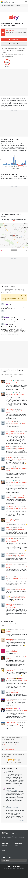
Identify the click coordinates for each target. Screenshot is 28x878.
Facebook (17, 848)
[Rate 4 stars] (16, 760)
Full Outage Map (15, 43)
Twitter (16, 845)
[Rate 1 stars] (9, 760)
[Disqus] (14, 319)
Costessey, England (11, 541)
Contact (3, 853)
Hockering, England (20, 448)
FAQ (2, 848)
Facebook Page (8, 747)
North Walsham (15, 220)
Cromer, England (21, 459)
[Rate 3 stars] (14, 760)
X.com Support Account (10, 744)
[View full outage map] (14, 235)
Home (2, 5)
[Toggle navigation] (26, 2)
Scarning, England (20, 597)
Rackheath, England (11, 607)
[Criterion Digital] (14, 866)
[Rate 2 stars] (11, 760)
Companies (7, 5)
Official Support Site (9, 749)
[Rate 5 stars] (19, 760)
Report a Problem (14, 39)
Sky (13, 5)
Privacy (3, 850)
